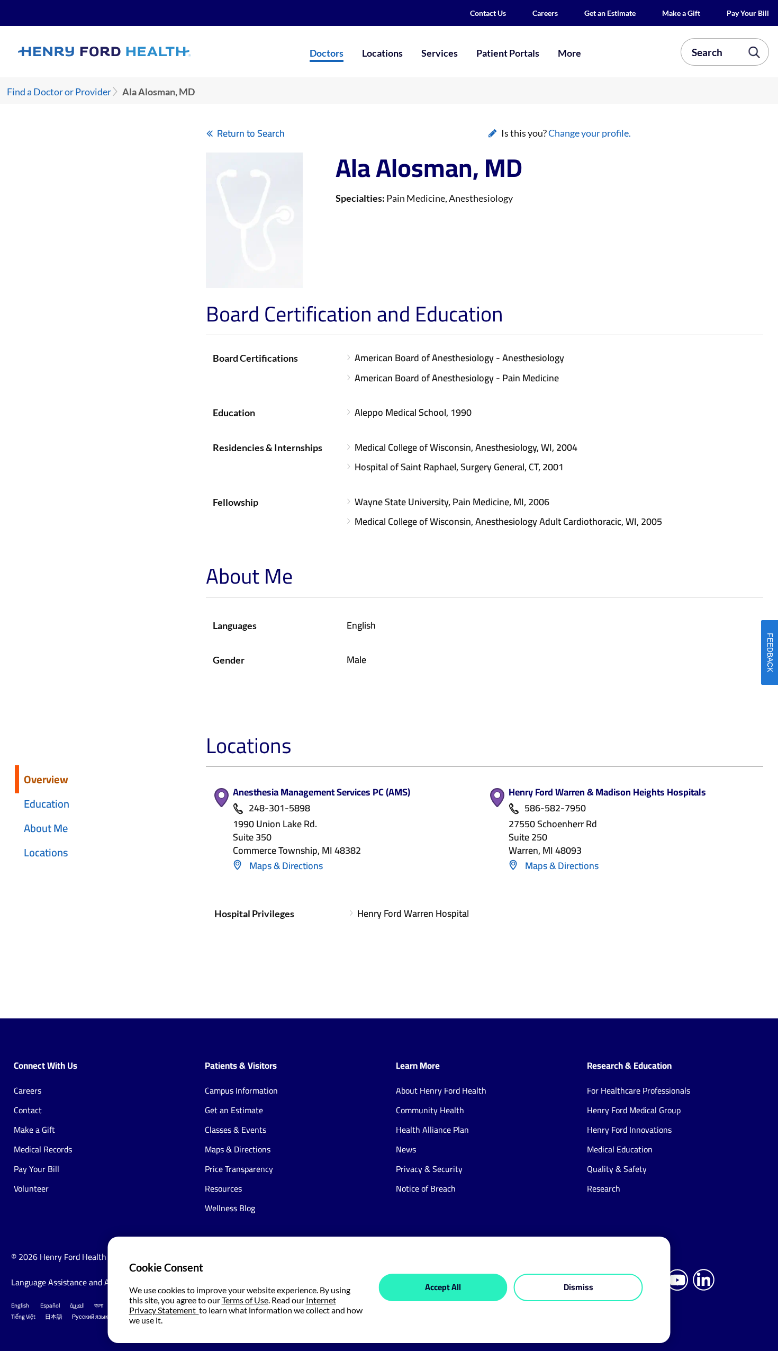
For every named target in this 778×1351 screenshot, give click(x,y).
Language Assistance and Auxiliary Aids (82, 1282)
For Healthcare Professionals (638, 1090)
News (406, 1149)
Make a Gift (681, 12)
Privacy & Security (429, 1169)
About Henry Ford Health (441, 1090)
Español (50, 1305)
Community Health (430, 1110)
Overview (46, 779)
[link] (142, 52)
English (20, 1305)
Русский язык (90, 1316)
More (569, 53)
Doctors (326, 53)
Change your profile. (589, 133)
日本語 (53, 1316)
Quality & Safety (617, 1169)
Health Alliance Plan (432, 1130)
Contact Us (488, 12)
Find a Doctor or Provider (59, 92)
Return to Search (251, 133)
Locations (382, 53)
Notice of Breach (426, 1188)
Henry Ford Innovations (629, 1130)
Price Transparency (239, 1169)
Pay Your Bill (748, 12)
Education (46, 803)
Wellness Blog (230, 1208)
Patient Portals (507, 53)
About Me (46, 828)
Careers (545, 12)
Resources (223, 1188)
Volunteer (31, 1188)
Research (603, 1188)
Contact (28, 1110)
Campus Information (241, 1090)
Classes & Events (235, 1130)
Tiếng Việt (23, 1316)
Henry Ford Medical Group (634, 1110)
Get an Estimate (610, 12)
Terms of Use (245, 1300)
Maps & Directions (285, 865)
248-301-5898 (279, 808)
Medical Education (620, 1149)
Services (439, 53)
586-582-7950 (555, 808)
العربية (77, 1305)
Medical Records (43, 1149)
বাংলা (98, 1305)
